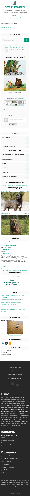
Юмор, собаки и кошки (8, 142)
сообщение (8, 299)
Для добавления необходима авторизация (15, 270)
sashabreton (15, 299)
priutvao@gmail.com (7, 445)
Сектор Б (25, 213)
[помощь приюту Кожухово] (11, 283)
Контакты (6, 17)
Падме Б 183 (4, 213)
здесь (3, 437)
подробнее (11, 440)
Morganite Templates (15, 493)
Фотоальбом (14, 47)
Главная (6, 47)
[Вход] (16, 116)
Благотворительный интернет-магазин (13, 154)
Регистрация (4, 27)
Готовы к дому (24, 191)
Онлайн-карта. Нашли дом (9, 176)
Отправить (12, 124)
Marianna (21, 98)
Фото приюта (6, 137)
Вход (10, 27)
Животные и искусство (9, 146)
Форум (4, 163)
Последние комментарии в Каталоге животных (14, 185)
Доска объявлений (7, 159)
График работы (14, 17)
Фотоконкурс (6, 168)
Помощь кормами (14, 276)
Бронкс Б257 (4, 191)
